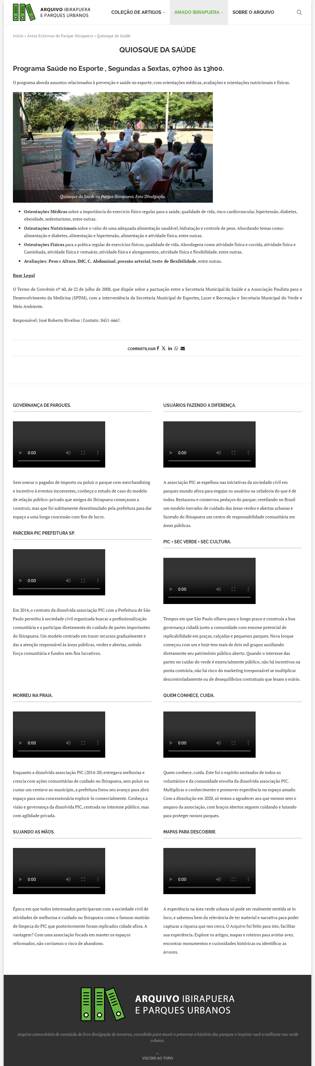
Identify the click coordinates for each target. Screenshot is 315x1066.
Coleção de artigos (136, 12)
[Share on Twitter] (163, 348)
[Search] (299, 12)
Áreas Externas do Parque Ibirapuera (60, 36)
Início (18, 36)
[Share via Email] (183, 348)
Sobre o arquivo (253, 12)
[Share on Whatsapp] (176, 348)
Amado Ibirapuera (196, 12)
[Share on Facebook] (158, 348)
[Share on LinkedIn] (170, 348)
